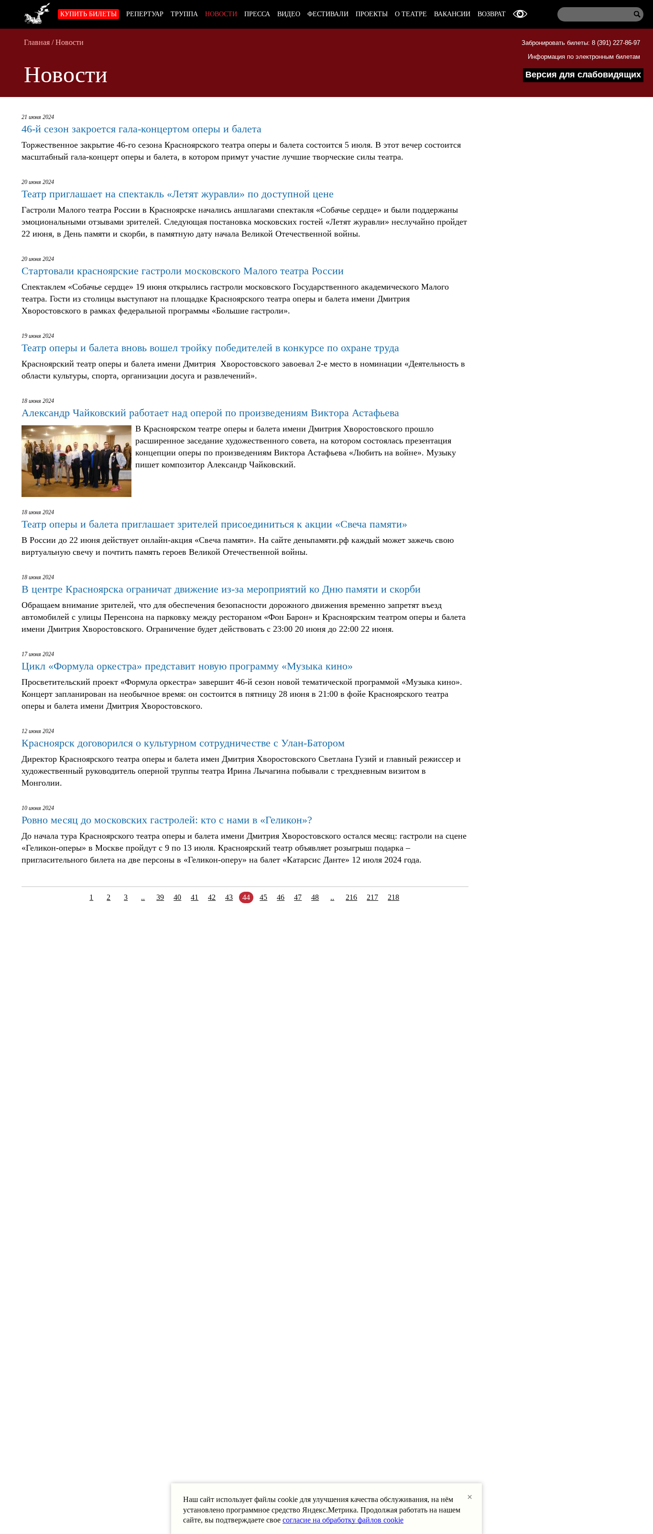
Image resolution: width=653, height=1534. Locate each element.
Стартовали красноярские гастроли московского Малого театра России (183, 271)
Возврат (492, 14)
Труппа (184, 14)
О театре (411, 14)
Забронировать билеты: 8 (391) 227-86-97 (581, 42)
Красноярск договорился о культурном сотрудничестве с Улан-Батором (183, 743)
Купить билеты (88, 14)
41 (194, 897)
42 (212, 897)
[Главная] (37, 12)
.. (143, 897)
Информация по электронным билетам (584, 56)
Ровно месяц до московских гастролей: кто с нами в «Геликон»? (167, 820)
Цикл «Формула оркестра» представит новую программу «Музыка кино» (187, 666)
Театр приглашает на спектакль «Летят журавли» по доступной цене (178, 194)
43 (229, 897)
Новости (221, 14)
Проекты (372, 14)
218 (393, 897)
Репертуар (144, 14)
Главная (37, 42)
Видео (288, 14)
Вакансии (452, 14)
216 (351, 897)
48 (315, 897)
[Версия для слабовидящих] (520, 14)
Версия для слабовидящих (583, 74)
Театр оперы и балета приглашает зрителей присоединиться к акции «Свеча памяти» (214, 524)
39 (160, 897)
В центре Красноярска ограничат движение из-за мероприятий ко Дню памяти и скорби (221, 589)
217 (372, 897)
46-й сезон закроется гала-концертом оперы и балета (141, 129)
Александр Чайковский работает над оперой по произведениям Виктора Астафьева (210, 413)
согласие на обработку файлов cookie (343, 1520)
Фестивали (327, 14)
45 (263, 897)
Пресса (257, 14)
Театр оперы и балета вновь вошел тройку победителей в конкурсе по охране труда (210, 348)
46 (280, 897)
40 (177, 897)
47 (298, 897)
